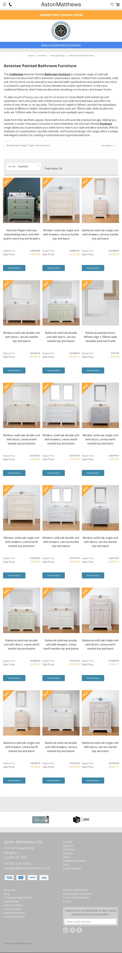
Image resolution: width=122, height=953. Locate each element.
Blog (6, 894)
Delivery (68, 853)
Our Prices (69, 849)
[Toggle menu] (4, 4)
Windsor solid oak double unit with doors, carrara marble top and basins (21, 337)
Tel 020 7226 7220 (17, 863)
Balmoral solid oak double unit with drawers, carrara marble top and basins (61, 747)
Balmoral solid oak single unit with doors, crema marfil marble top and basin (100, 644)
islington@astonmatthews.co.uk (27, 868)
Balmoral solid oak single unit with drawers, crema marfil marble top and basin (21, 747)
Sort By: (12, 166)
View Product (14, 268)
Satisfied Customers (75, 861)
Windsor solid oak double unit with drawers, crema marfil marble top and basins (61, 439)
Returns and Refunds (75, 890)
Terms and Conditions (76, 897)
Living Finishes (12, 909)
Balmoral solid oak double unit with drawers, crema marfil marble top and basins (61, 644)
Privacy (67, 901)
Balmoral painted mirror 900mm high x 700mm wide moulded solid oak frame (100, 337)
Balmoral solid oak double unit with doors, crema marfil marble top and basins (21, 644)
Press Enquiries (72, 868)
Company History (14, 916)
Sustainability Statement (77, 894)
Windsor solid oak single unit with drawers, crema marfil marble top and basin (21, 542)
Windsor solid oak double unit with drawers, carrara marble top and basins (61, 542)
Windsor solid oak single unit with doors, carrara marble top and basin (100, 542)
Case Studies (11, 901)
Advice (66, 857)
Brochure (9, 890)
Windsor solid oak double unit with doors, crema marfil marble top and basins (21, 439)
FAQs (66, 864)
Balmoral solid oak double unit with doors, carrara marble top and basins (61, 337)
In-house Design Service (18, 897)
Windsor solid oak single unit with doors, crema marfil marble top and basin (100, 439)
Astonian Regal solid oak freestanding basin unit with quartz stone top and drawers (21, 234)
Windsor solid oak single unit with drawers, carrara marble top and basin (61, 234)
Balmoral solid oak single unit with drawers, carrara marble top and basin (100, 234)
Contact (67, 842)
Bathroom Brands (14, 913)
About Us (68, 845)
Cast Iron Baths (13, 905)
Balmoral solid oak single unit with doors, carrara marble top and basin (100, 747)
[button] (61, 145)
